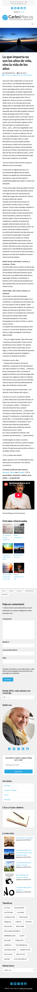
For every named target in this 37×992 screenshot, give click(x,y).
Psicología (8, 954)
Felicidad (19, 590)
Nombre (6, 642)
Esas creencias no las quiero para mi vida (7, 577)
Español (16, 12)
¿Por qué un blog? (20, 959)
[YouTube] (25, 8)
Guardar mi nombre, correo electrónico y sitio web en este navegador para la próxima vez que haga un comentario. (18, 671)
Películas (7, 799)
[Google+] (18, 8)
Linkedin (21, 472)
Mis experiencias (29, 590)
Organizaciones (10, 950)
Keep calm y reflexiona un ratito (7, 557)
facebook (6, 472)
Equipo (22, 936)
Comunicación (9, 917)
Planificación (25, 950)
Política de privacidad (25, 988)
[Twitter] (15, 8)
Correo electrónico (10, 650)
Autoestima (8, 912)
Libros (6, 795)
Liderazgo (8, 945)
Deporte (29, 922)
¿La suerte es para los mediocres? (7, 537)
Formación (19, 940)
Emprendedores (10, 936)
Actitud (3, 590)
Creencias (7, 922)
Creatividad (23, 917)
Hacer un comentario (23, 75)
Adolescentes (19, 908)
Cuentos (11, 590)
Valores (7, 959)
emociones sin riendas (12, 931)
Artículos (8, 75)
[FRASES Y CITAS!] (18, 818)
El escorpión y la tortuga (24, 838)
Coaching (20, 912)
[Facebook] (12, 8)
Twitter (12, 472)
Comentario (7, 619)
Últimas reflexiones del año (18, 577)
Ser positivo (4, 594)
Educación (8, 926)
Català (22, 12)
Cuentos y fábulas (10, 790)
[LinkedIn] (22, 8)
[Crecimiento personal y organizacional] (17, 17)
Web (4, 658)
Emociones (20, 926)
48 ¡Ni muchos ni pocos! (18, 556)
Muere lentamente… (18, 536)
